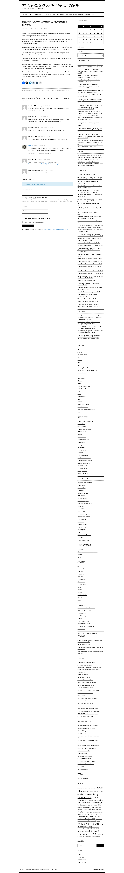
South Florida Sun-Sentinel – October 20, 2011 (90, 271)
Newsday (80, 452)
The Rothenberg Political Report (86, 626)
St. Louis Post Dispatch (84, 463)
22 (83, 39)
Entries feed (81, 857)
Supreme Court (82, 829)
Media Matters (82, 378)
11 (94, 33)
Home (25, 14)
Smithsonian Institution (84, 751)
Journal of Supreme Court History (87, 682)
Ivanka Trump (65, 90)
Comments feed (82, 860)
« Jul (79, 47)
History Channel (82, 373)
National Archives (82, 733)
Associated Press (82, 355)
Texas (101, 829)
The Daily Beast (82, 613)
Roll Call (80, 597)
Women (85, 836)
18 (94, 36)
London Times (81, 442)
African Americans (91, 788)
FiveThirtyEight (82, 579)
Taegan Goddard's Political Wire (86, 608)
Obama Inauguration (83, 778)
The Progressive (82, 529)
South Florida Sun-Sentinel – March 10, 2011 (90, 261)
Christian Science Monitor (84, 429)
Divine (94, 869)
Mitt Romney (82, 812)
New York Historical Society (85, 693)
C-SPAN (80, 360)
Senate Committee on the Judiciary (87, 748)
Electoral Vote (81, 574)
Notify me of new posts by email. (34, 222)
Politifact (80, 592)
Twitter (79, 557)
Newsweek (81, 506)
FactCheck (80, 576)
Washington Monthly (83, 540)
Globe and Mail (82, 432)
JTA (78, 375)
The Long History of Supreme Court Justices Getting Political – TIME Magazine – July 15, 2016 (90, 100)
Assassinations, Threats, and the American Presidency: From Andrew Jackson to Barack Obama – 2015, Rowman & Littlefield (90, 157)
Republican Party (87, 823)
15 (83, 36)
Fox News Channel (92, 800)
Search (100, 845)
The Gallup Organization (84, 616)
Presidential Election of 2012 (91, 814)
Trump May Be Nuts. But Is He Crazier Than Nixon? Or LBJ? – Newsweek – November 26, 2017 (90, 129)
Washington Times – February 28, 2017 (88, 301)
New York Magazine (83, 501)
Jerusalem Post (82, 437)
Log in (79, 854)
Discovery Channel (83, 368)
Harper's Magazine (83, 493)
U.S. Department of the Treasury (86, 761)
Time (79, 532)
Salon (79, 600)
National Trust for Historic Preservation (88, 690)
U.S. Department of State (84, 758)
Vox (79, 412)
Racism (98, 821)
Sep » (82, 47)
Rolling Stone (81, 511)
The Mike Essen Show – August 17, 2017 (89, 292)
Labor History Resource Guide (86, 685)
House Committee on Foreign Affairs (88, 725)
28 (79, 42)
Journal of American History (85, 680)
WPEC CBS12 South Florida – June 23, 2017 (89, 306)
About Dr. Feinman (35, 14)
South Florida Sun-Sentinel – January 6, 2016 (90, 258)
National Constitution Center (85, 688)
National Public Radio (83, 388)
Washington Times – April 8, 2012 (87, 299)
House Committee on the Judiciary (87, 728)
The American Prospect (84, 516)
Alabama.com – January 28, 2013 (86, 174)
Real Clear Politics (82, 595)
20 (101, 36)
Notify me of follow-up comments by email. (37, 218)
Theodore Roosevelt (83, 831)
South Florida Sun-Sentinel (85, 460)
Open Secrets (81, 695)
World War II (97, 836)
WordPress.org (82, 862)
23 (87, 39)
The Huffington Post (83, 621)
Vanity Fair (80, 537)
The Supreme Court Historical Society (88, 708)
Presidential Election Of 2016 (89, 817)
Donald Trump (40, 90)
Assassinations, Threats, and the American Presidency (64, 14)
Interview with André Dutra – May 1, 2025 (89, 243)
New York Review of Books (85, 503)
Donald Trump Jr (49, 90)
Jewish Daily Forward (83, 439)
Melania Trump (26, 92)
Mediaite (80, 381)
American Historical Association (86, 662)
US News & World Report (84, 535)
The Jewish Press (82, 466)
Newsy (79, 394)
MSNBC (80, 383)
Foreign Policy (81, 490)
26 (98, 39)
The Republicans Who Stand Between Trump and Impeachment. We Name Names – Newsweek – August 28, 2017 (90, 107)
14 (79, 36)
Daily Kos (80, 571)
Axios (79, 566)
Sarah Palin (96, 827)
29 (83, 42)
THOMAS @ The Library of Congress (88, 714)
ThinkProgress (81, 629)
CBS (79, 362)
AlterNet (80, 352)
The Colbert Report (83, 407)
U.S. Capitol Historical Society (85, 716)
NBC (79, 391)
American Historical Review (85, 665)
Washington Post (82, 471)
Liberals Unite (81, 582)
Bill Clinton (89, 791)
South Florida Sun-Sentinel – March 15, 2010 (90, 264)
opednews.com (82, 396)
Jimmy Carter (86, 807)
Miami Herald (81, 447)
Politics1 (80, 589)
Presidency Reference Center (85, 701)
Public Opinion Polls (91, 821)
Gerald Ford (87, 805)
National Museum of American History (88, 740)
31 (90, 42)
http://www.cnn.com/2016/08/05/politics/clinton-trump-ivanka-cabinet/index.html (50, 164)
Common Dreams (82, 569)
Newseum (80, 743)
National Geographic (83, 498)
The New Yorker (82, 527)
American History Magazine (85, 482)
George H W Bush (91, 802)
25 (94, 39)
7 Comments (45, 28)
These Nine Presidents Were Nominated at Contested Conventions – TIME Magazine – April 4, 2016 (89, 123)
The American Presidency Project (87, 706)
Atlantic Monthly (82, 485)
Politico (80, 587)
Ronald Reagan (88, 827)
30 (87, 42)
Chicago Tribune (82, 426)
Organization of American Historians (87, 698)
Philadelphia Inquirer (83, 455)
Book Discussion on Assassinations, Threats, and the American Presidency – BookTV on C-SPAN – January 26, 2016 (90, 317)
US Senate (96, 834)
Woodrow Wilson (91, 836)
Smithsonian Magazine (84, 514)
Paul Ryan (89, 812)
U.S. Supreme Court (83, 769)
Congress (96, 791)
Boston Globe (81, 424)
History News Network (84, 644)
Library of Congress (83, 731)
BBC (79, 357)
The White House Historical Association (88, 711)
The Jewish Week (82, 468)
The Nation (81, 522)
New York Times (82, 450)
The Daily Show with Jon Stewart (86, 409)
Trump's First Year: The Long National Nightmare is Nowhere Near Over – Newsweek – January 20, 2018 (90, 136)
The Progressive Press (84, 623)
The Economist (82, 519)
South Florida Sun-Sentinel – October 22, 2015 (90, 273)
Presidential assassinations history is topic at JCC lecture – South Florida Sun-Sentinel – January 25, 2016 (90, 249)
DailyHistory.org (82, 672)
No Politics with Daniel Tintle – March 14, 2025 (90, 245)
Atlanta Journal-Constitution (85, 421)
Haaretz (80, 434)
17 (90, 36)
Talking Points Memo (83, 404)
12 (98, 33)
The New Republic (82, 524)
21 (79, 39)
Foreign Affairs (81, 488)
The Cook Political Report (84, 610)
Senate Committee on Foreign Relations (88, 745)
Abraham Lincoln (82, 788)
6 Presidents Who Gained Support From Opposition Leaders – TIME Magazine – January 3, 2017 (91, 71)
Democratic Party (89, 794)
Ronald (36, 28)
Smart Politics (81, 605)
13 (101, 33)
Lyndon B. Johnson (95, 810)
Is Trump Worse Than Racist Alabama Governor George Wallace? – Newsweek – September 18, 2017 (89, 86)
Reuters (80, 402)
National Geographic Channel (85, 386)
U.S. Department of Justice (85, 756)
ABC (79, 349)
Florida (86, 800)
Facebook (80, 549)
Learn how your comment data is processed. (56, 229)
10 (90, 33)
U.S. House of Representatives (86, 764)
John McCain (86, 809)
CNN (79, 365)
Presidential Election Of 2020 (86, 819)
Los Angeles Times (83, 445)
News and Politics (28, 90)
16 (87, 36)
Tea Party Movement (92, 829)
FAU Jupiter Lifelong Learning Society (88, 552)
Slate (79, 603)
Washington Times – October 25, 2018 (88, 304)
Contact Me (89, 14)
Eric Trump (58, 90)
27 (101, 39)
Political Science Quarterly (85, 509)
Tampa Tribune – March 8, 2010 (86, 280)
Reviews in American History (85, 703)
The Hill (80, 618)
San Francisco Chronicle (84, 458)
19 (98, 36)
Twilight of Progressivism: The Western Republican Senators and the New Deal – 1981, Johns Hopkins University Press (90, 163)
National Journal (82, 584)
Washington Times (83, 473)
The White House (82, 753)
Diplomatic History (83, 674)
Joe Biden (94, 807)
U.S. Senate (81, 766)
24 (90, 39)
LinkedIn (80, 554)
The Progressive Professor (50, 5)
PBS (79, 399)
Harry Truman (93, 805)
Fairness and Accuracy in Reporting (87, 370)
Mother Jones (81, 496)
